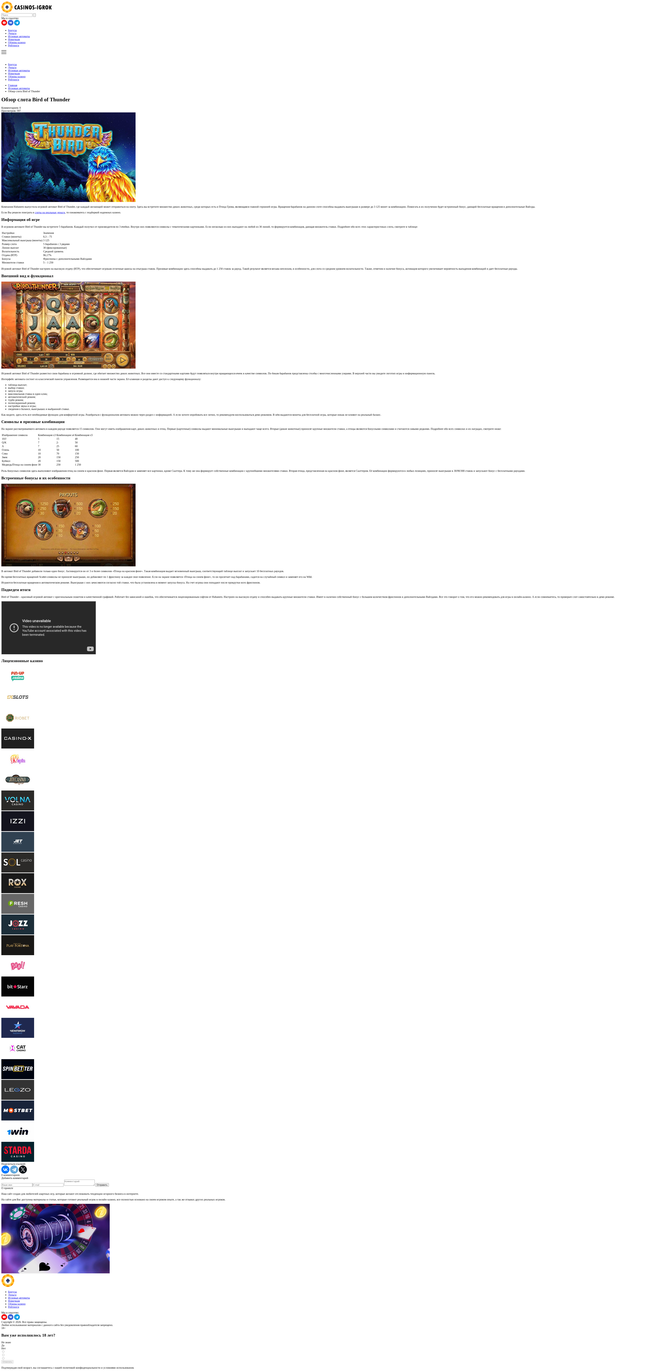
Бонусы (12, 30)
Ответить (7, 1362)
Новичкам (14, 39)
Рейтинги (13, 45)
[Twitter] (23, 1170)
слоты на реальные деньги (50, 212)
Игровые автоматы (19, 36)
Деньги (12, 33)
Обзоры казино (17, 42)
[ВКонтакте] (5, 1170)
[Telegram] (14, 1170)
